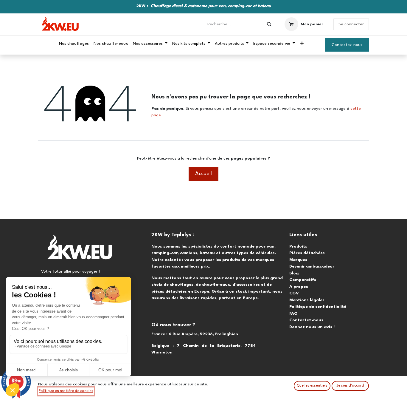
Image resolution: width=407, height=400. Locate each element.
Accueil (203, 173)
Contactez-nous (347, 45)
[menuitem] (74, 44)
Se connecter (351, 24)
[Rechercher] (269, 24)
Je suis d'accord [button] (350, 385)
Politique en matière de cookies (66, 391)
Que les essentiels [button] (312, 385)
